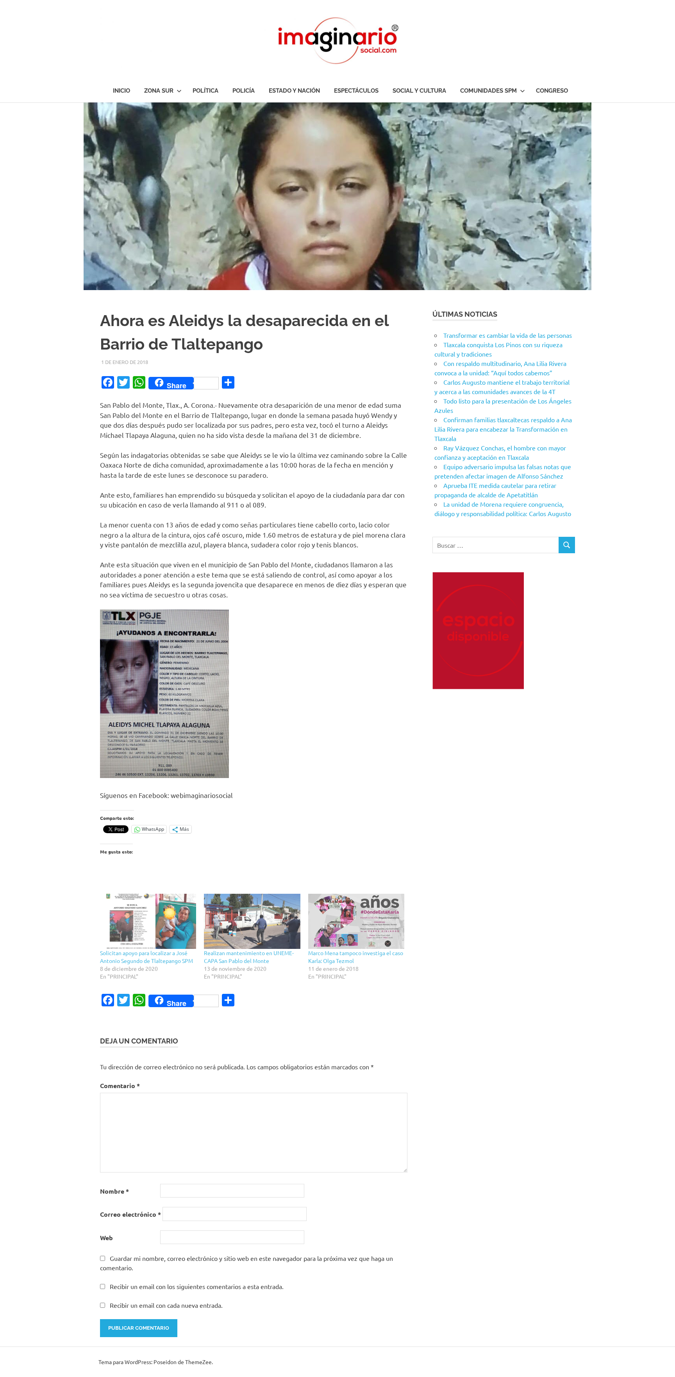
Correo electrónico (130, 1214)
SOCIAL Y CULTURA (419, 90)
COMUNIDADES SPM (488, 90)
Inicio (121, 90)
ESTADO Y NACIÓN (294, 90)
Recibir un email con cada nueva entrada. (166, 1305)
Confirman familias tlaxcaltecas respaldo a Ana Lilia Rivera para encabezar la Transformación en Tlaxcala (503, 429)
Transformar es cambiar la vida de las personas (507, 335)
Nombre (114, 1191)
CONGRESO (552, 90)
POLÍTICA (205, 90)
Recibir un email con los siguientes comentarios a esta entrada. (197, 1286)
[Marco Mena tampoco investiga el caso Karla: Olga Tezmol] (356, 921)
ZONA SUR (158, 90)
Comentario (120, 1085)
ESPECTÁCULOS (356, 90)
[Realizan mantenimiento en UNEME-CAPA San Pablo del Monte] (252, 921)
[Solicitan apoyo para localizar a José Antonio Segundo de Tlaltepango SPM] (148, 921)
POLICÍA (243, 90)
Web (106, 1238)
